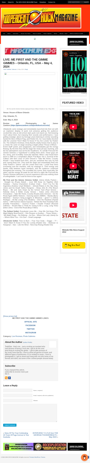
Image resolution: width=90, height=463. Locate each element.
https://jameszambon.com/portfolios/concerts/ (30, 125)
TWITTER (31, 329)
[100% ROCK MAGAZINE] (41, 28)
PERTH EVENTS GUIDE (76, 33)
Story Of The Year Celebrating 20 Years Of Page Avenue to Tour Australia (16, 435)
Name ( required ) (38, 390)
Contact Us (51, 2)
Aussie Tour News (26, 33)
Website (35, 400)
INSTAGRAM (30, 333)
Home (4, 2)
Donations (43, 2)
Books (55, 33)
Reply (26, 69)
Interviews (15, 33)
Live (4, 33)
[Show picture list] (10, 316)
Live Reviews (17, 336)
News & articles (37, 33)
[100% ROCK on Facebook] (9, 378)
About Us (11, 2)
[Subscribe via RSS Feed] (6, 378)
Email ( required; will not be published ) (43, 395)
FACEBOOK (31, 325)
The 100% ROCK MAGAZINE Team (26, 2)
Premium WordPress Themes (37, 457)
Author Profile (27, 342)
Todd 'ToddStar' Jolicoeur (10, 69)
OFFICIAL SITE (30, 322)
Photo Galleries (47, 33)
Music (9, 33)
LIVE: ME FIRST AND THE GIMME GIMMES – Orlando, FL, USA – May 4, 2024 (27, 63)
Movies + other (64, 33)
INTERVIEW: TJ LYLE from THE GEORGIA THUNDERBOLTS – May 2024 (45, 435)
